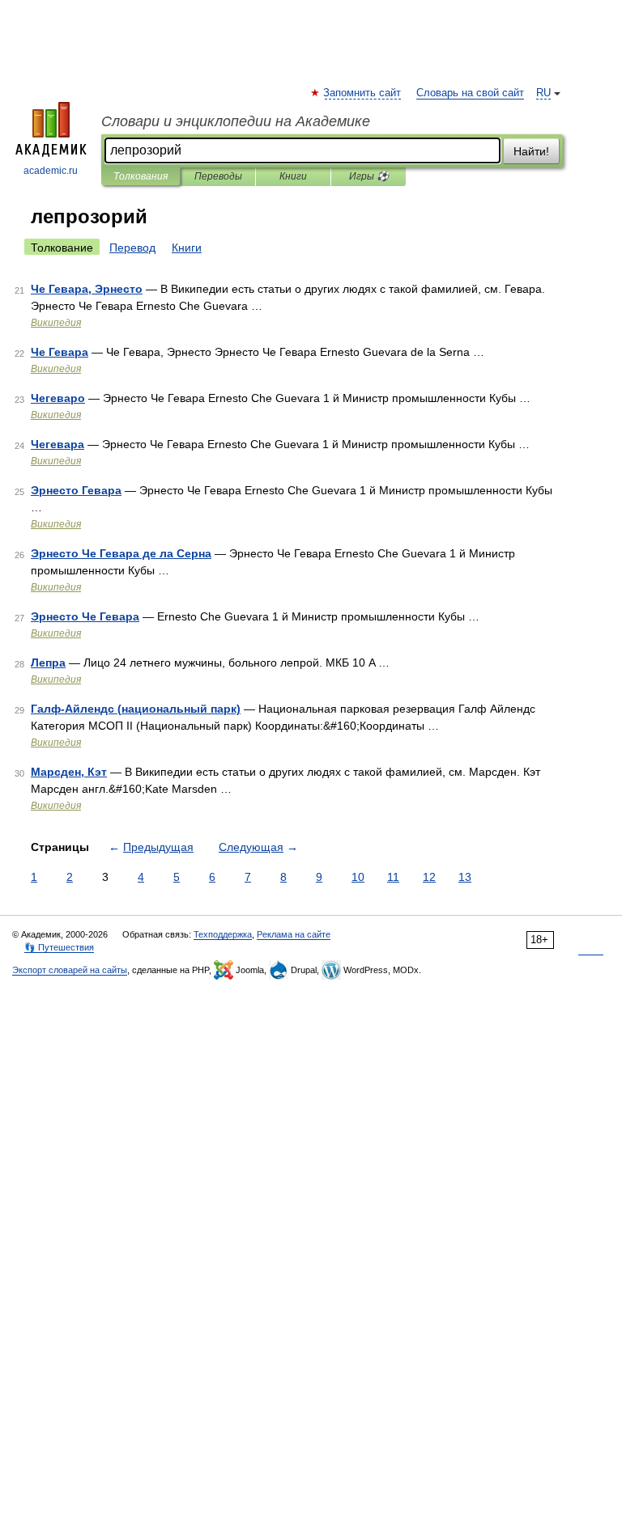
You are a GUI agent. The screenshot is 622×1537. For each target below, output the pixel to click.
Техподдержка (223, 934)
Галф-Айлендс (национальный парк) (136, 708)
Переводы (218, 176)
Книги (293, 176)
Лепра (48, 662)
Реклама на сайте (293, 934)
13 (464, 876)
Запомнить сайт (363, 93)
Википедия (56, 322)
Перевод (132, 247)
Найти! (531, 151)
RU (543, 93)
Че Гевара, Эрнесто (87, 288)
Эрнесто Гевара (76, 490)
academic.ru (50, 170)
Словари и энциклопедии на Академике (235, 121)
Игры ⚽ (369, 176)
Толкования (140, 176)
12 (429, 876)
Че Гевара (59, 351)
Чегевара (57, 444)
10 (357, 876)
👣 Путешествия (59, 947)
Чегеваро (58, 398)
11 (393, 876)
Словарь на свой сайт (470, 93)
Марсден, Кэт (69, 771)
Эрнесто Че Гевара (85, 616)
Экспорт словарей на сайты (69, 970)
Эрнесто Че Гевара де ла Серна (121, 553)
